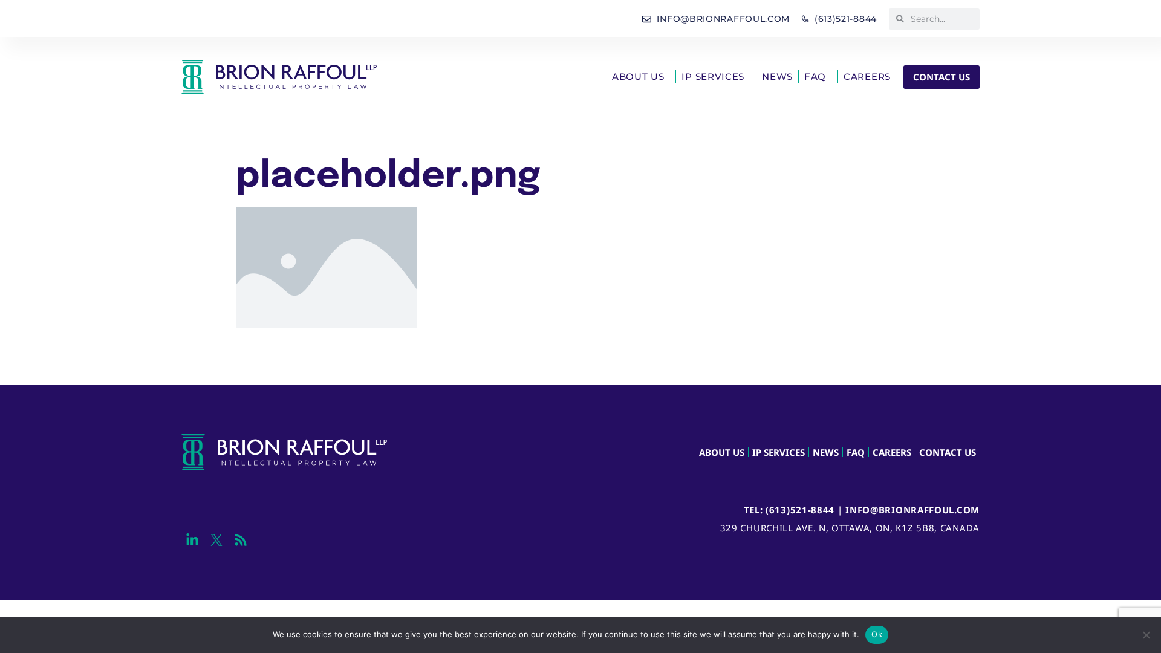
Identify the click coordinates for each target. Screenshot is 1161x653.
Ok (876, 634)
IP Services (712, 76)
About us (638, 76)
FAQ (815, 76)
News (777, 76)
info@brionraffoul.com (912, 510)
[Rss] (240, 540)
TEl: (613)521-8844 (789, 510)
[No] (1146, 635)
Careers (867, 76)
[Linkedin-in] (192, 540)
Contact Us (947, 452)
